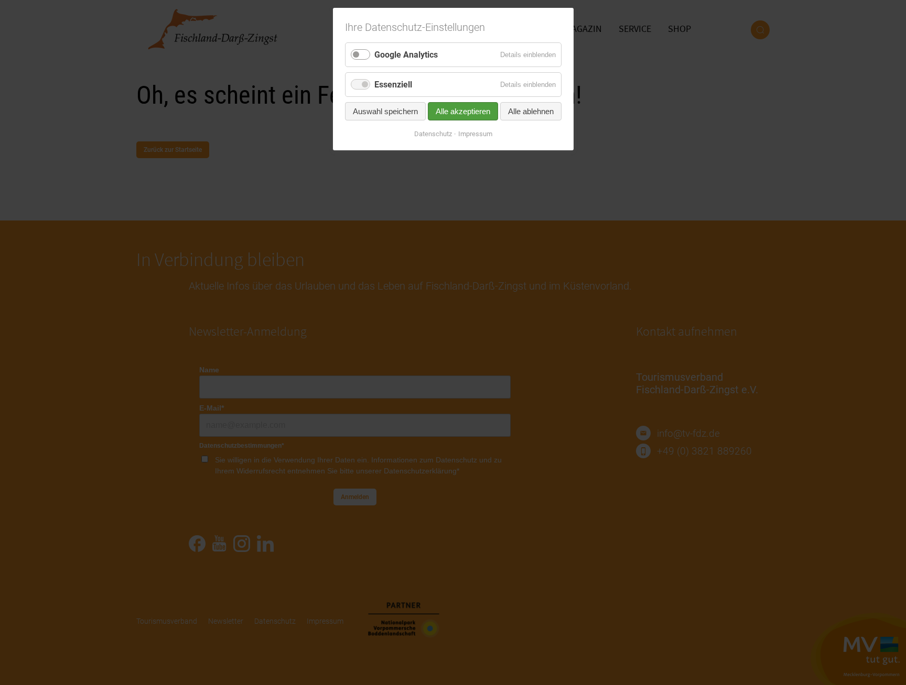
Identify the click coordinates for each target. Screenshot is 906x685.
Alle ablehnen (531, 111)
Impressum (475, 134)
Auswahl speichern (385, 111)
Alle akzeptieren (463, 111)
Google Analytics (406, 55)
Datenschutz (433, 134)
